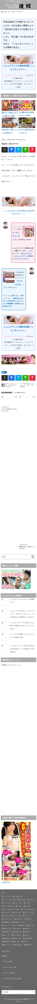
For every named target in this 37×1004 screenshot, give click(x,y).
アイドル (7, 961)
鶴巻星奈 (29, 944)
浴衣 (27, 935)
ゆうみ (31, 899)
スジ (27, 906)
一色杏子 (19, 919)
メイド (27, 916)
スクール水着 (9, 906)
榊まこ (6, 935)
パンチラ (7, 912)
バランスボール (28, 909)
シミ (27, 903)
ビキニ (17, 912)
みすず (22, 899)
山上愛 (18, 928)
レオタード (8, 919)
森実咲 (27, 932)
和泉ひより (8, 928)
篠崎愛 (6, 941)
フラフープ (29, 912)
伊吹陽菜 (7, 922)
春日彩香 (7, 932)
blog (9, 11)
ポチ (6, 916)
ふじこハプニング (10, 899)
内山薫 (22, 925)
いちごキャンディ (9, 967)
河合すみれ (17, 935)
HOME (4, 11)
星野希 (27, 928)
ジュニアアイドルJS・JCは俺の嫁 (18, 999)
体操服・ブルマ (19, 922)
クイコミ (18, 903)
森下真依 (17, 932)
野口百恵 (18, 944)
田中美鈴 (7, 938)
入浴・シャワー (9, 925)
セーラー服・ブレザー (11, 909)
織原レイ (16, 941)
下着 (28, 919)
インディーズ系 (8, 973)
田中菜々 (17, 938)
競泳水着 (28, 938)
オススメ (7, 903)
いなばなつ (18, 896)
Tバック (7, 896)
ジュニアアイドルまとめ (12, 978)
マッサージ (16, 916)
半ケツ (31, 925)
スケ (19, 906)
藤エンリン (8, 944)
